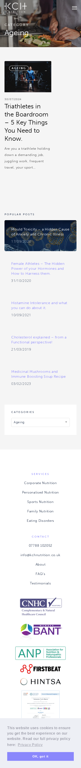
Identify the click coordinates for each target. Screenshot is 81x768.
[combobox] (40, 422)
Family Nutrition (40, 511)
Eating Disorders (40, 521)
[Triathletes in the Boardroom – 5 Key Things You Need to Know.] (27, 117)
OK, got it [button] (40, 756)
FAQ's (40, 574)
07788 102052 (40, 546)
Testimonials (40, 583)
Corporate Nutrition (40, 483)
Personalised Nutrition (40, 492)
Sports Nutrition (40, 502)
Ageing (19, 68)
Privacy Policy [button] (30, 745)
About (41, 564)
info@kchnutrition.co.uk (40, 555)
